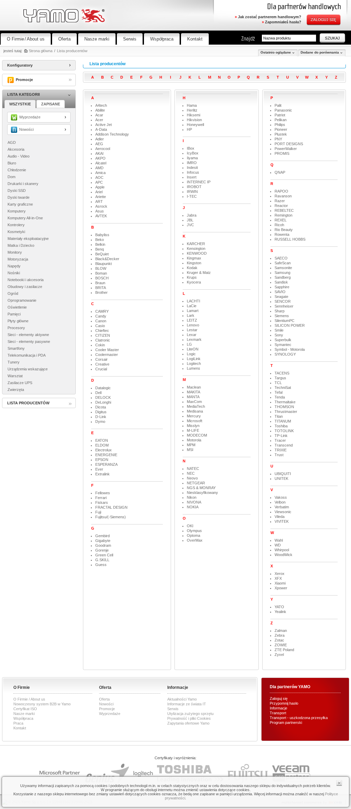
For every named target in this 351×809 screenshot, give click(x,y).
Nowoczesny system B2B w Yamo (42, 704)
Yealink (280, 612)
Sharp (280, 311)
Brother (101, 292)
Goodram (103, 545)
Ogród (13, 293)
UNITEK (281, 478)
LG (189, 344)
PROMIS (282, 153)
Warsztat (15, 376)
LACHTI (193, 301)
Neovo (192, 478)
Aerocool (102, 149)
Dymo (100, 421)
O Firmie (15, 39)
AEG (99, 144)
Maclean (194, 387)
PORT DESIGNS (289, 144)
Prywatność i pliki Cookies (189, 718)
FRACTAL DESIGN (111, 507)
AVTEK (101, 216)
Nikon (191, 497)
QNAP (280, 172)
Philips (280, 125)
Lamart (192, 311)
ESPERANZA (106, 464)
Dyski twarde (18, 197)
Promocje (107, 709)
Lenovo (193, 325)
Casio (100, 326)
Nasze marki (96, 39)
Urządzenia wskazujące (28, 369)
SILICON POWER (290, 325)
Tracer (280, 440)
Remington (283, 215)
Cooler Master (107, 350)
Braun (100, 283)
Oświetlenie (17, 307)
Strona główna (40, 51)
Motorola (194, 440)
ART (99, 201)
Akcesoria (16, 149)
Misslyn (193, 426)
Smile (279, 330)
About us (36, 39)
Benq (99, 249)
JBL (190, 220)
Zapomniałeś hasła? (281, 22)
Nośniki (14, 273)
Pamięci (14, 314)
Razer (280, 201)
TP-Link (281, 436)
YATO (279, 607)
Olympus (194, 531)
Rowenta (282, 234)
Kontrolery (16, 225)
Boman (101, 273)
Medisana (195, 411)
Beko (99, 240)
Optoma (193, 535)
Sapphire (282, 287)
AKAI (99, 153)
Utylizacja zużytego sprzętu (190, 714)
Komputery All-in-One (25, 218)
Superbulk (283, 340)
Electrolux (103, 450)
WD (278, 545)
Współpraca (161, 39)
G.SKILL (102, 560)
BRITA (100, 288)
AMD (99, 168)
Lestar (192, 330)
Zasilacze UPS (20, 383)
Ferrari (101, 498)
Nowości (106, 704)
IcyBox (192, 153)
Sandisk (281, 282)
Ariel (98, 192)
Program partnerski (286, 722)
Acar (99, 115)
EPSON (101, 460)
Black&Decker (107, 259)
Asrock (101, 206)
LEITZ (192, 320)
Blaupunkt (103, 264)
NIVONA (194, 502)
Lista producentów (72, 51)
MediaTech (196, 406)
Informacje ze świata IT (186, 704)
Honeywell (195, 125)
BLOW (100, 268)
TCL (278, 383)
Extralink (102, 474)
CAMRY (102, 311)
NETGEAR (196, 483)
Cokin (100, 345)
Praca (18, 723)
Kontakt (195, 39)
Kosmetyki (16, 232)
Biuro (12, 163)
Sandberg (283, 277)
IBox (190, 148)
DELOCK (103, 397)
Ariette (100, 197)
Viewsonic (283, 512)
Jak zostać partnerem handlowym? (268, 17)
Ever (99, 469)
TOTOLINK (284, 431)
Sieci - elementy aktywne (28, 335)
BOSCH (102, 278)
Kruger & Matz (199, 272)
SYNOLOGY (285, 354)
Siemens (282, 316)
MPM (191, 445)
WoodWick (283, 555)
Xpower (281, 588)
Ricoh (279, 225)
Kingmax (194, 258)
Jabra (191, 215)
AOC (99, 177)
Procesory (16, 328)
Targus (280, 378)
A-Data (101, 129)
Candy (100, 316)
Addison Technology (112, 134)
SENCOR (283, 301)
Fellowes (102, 493)
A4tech (101, 105)
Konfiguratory (20, 65)
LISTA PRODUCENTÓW (28, 403)
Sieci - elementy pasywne (29, 341)
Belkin (100, 244)
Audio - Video (18, 156)
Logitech (194, 363)
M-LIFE (193, 430)
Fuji (98, 512)
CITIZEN (102, 335)
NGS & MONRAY (201, 488)
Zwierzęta (16, 390)
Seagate (281, 296)
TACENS (282, 373)
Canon (100, 321)
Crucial (101, 369)
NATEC (193, 468)
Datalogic (103, 388)
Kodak (192, 268)
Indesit (192, 167)
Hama (192, 105)
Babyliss (102, 235)
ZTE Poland (284, 650)
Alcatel (100, 163)
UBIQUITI (283, 474)
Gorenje (102, 550)
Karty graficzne (20, 204)
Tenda (280, 397)
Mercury (194, 416)
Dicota (100, 407)
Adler (99, 139)
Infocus (193, 172)
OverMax (195, 540)
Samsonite (283, 268)
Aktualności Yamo (182, 699)
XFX (278, 578)
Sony (279, 335)
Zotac (279, 640)
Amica (100, 173)
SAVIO (280, 292)
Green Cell (104, 555)
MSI (190, 450)
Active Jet (103, 125)
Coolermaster (106, 355)
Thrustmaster (286, 411)
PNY (278, 139)
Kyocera (194, 282)
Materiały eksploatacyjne (28, 238)
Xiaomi (280, 583)
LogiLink (194, 359)
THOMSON (284, 407)
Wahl (279, 540)
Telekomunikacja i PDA (27, 355)
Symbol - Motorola (290, 349)
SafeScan (283, 263)
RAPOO (281, 191)
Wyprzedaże (109, 714)
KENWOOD (197, 253)
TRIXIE (281, 450)
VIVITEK (282, 521)
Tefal (278, 392)
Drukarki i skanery (23, 184)
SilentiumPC (284, 321)
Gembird (102, 536)
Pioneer (281, 129)
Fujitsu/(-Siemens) (110, 517)
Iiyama (192, 158)
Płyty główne (18, 321)
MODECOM (197, 435)
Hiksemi (193, 115)
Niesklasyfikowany (202, 492)
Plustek (281, 134)
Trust (279, 455)
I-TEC (192, 196)
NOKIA (192, 507)
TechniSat (283, 387)
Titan (279, 416)
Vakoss (281, 497)
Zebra (280, 635)
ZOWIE (281, 645)
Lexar (191, 335)
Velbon (280, 502)
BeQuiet (102, 254)
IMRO (192, 163)
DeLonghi (103, 402)
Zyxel (279, 654)
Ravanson (283, 196)
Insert (191, 177)
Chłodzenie (17, 170)
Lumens (193, 368)
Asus (99, 211)
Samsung (282, 272)
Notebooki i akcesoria (26, 280)
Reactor (281, 206)
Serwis (129, 39)
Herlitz (192, 110)
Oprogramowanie (22, 300)
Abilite (100, 110)
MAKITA (193, 392)
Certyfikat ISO (25, 709)
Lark (190, 315)
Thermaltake (285, 402)
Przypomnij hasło (284, 703)
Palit (278, 105)
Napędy (14, 266)
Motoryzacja (18, 259)
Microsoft (194, 421)
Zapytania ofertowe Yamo (188, 723)
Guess (101, 565)
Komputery (17, 211)
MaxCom (194, 402)
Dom (11, 177)
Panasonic (283, 110)
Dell (98, 393)
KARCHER (196, 244)
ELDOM (102, 445)
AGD (12, 142)
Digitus (101, 412)
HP (189, 129)
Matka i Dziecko (21, 245)
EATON (101, 440)
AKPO (100, 158)
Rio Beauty (284, 230)
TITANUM (283, 421)
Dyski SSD (17, 190)
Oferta (64, 39)
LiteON (192, 349)
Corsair (101, 359)
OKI (190, 526)
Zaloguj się (279, 698)
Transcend (284, 445)
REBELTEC (284, 210)
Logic (191, 354)
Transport (278, 713)
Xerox (280, 573)
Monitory (15, 252)
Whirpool (282, 550)
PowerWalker (286, 149)
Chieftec (102, 330)
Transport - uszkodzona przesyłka (299, 718)
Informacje (278, 708)
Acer (99, 120)
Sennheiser (284, 306)
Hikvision (194, 120)
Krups (192, 277)
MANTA (193, 397)
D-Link (100, 417)
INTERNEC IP (198, 182)
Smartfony (16, 348)
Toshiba (281, 426)
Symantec (283, 345)
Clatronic (102, 340)
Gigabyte (102, 541)
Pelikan (281, 120)
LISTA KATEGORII (23, 94)
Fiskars (101, 502)
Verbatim (282, 507)
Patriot (280, 115)
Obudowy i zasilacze (25, 287)
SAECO (281, 258)
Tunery (14, 362)
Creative (102, 364)
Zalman (281, 630)
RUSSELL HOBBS (290, 239)
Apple (100, 187)
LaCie (191, 306)
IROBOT (194, 187)
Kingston (194, 263)
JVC (190, 225)
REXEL (281, 220)
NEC (191, 473)
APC (99, 182)
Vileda (280, 517)
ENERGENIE (106, 455)
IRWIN (192, 191)
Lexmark (194, 339)
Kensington (196, 248)
